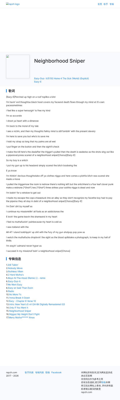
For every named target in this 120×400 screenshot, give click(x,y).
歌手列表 (29, 372)
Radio (11, 291)
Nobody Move (15, 268)
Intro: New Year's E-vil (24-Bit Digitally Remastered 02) (37, 304)
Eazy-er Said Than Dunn (20, 287)
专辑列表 (39, 372)
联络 (47, 372)
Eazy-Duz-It (14, 281)
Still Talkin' (13, 264)
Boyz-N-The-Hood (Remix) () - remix (26, 278)
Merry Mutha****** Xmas (22, 317)
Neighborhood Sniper (20, 311)
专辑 (112, 4)
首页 (100, 4)
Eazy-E (37, 81)
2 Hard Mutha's (16, 274)
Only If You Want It (18, 307)
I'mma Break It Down (19, 297)
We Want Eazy (15, 284)
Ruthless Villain (15, 271)
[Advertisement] (60, 30)
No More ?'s (15, 294)
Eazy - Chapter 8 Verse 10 (22, 301)
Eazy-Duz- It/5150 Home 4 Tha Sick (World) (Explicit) (61, 78)
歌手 (106, 4)
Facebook (56, 372)
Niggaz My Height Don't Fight (24, 314)
